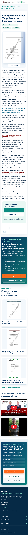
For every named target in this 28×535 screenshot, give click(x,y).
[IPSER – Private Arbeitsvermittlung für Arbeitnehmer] (9, 2)
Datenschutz (9, 532)
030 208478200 (4, 502)
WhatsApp (4, 507)
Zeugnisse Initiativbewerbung (7, 8)
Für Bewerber (4, 516)
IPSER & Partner (5, 523)
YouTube (3, 510)
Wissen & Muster (5, 520)
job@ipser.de (4, 504)
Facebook (18, 228)
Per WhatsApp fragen (14, 476)
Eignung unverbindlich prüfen (14, 471)
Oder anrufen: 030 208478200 (14, 480)
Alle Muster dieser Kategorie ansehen (11, 387)
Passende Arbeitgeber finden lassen (14, 276)
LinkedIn (12, 228)
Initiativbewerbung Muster (13, 6)
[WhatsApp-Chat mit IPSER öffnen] (21, 2)
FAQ (14, 532)
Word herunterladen (14, 210)
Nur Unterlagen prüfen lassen (14, 280)
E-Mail (4, 231)
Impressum (3, 532)
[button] (24, 2)
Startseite (3, 6)
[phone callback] (18, 2)
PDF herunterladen (14, 214)
